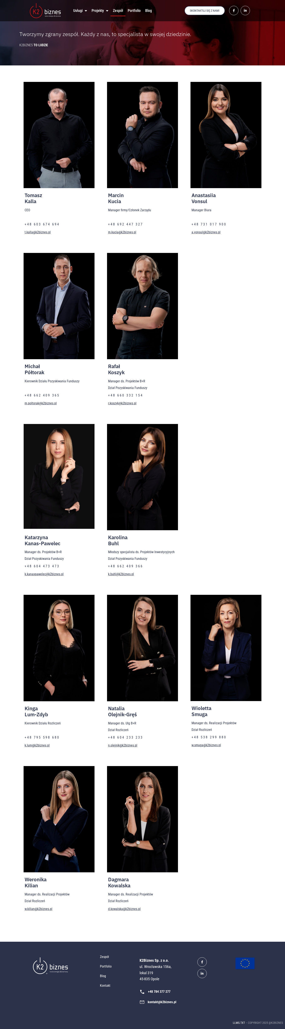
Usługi (78, 10)
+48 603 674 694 (42, 224)
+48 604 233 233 (125, 737)
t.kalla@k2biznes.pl (38, 232)
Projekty (98, 10)
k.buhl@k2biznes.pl (121, 574)
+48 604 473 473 (42, 566)
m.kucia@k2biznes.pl (122, 232)
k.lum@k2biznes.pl (37, 745)
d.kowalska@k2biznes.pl (124, 909)
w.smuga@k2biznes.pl (206, 745)
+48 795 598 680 (42, 737)
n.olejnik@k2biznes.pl (122, 745)
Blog (148, 10)
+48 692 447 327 (125, 224)
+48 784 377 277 (159, 992)
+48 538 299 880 (209, 737)
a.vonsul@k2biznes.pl (206, 232)
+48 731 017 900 (209, 224)
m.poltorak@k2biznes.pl (41, 403)
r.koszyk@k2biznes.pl (122, 403)
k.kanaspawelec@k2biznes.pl (44, 574)
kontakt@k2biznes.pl (162, 1002)
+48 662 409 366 (125, 566)
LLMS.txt (239, 1022)
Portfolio (134, 10)
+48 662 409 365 (42, 395)
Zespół (118, 10)
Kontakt (105, 986)
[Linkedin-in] (202, 973)
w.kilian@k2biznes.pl (38, 909)
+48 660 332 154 (125, 395)
